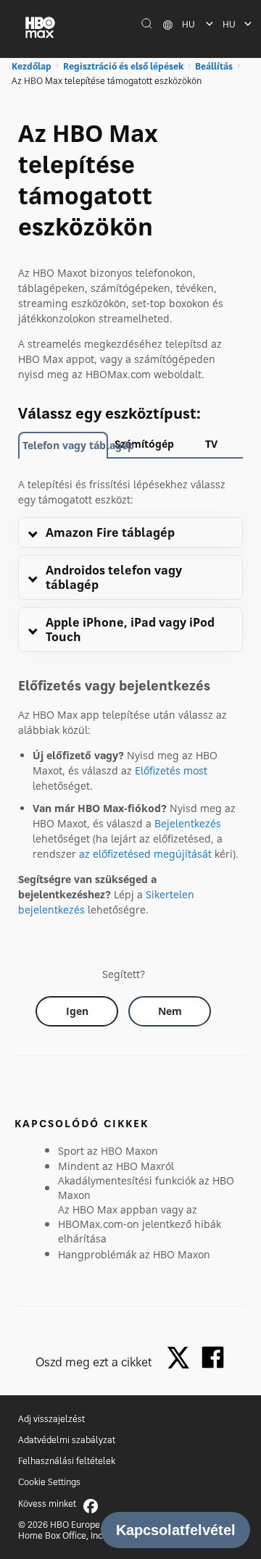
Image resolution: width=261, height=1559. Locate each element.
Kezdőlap (31, 66)
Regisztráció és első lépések (123, 66)
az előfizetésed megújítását (145, 854)
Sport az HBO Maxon (108, 1151)
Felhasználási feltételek (66, 1461)
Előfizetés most (171, 770)
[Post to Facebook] (212, 1357)
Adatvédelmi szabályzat (66, 1440)
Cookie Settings (49, 1482)
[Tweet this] (181, 1359)
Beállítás (214, 66)
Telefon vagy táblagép (65, 445)
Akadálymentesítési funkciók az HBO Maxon (146, 1188)
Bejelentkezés (187, 823)
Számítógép (144, 444)
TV (211, 444)
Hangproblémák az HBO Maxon (134, 1254)
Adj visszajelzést (51, 1419)
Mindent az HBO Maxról (116, 1166)
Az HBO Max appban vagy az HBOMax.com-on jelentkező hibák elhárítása (139, 1224)
